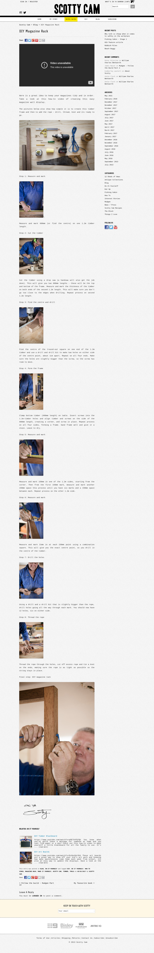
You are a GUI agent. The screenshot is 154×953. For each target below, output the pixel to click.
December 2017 (111, 102)
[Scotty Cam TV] (115, 229)
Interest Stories (112, 199)
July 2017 (109, 118)
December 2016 (111, 140)
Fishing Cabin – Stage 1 (116, 39)
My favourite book (84, 883)
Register (34, 2)
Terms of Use (42, 938)
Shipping (66, 938)
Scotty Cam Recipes (113, 208)
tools (72, 871)
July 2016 (109, 152)
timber (65, 871)
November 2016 (111, 143)
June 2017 (109, 121)
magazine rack (30, 871)
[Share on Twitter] (29, 877)
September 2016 (111, 146)
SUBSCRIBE (112, 19)
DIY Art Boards (41, 852)
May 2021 (108, 96)
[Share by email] (39, 877)
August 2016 (110, 149)
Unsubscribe (112, 938)
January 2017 (110, 137)
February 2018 (111, 99)
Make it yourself (44, 871)
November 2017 (111, 105)
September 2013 (111, 162)
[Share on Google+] (33, 877)
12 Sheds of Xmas (112, 177)
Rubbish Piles (111, 45)
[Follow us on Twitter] (111, 229)
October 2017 (110, 108)
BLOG (98, 19)
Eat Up (107, 189)
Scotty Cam (77, 10)
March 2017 (109, 130)
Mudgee (107, 202)
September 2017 (111, 111)
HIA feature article (114, 42)
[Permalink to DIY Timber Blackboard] (26, 847)
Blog (35, 25)
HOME (39, 19)
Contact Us (87, 938)
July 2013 (109, 165)
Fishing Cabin (111, 192)
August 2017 (110, 115)
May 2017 (108, 124)
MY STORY (53, 19)
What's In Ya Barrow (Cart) (117, 2)
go (133, 6)
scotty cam (57, 871)
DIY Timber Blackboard (45, 836)
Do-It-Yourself (51, 869)
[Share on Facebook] (26, 877)
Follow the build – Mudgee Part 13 (36, 884)
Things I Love (111, 214)
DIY (86, 19)
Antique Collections (114, 180)
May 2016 (108, 158)
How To (107, 195)
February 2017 (111, 133)
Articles (55, 938)
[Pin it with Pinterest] (36, 877)
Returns (76, 938)
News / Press (110, 205)
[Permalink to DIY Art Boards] (26, 863)
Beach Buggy (110, 49)
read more (43, 847)
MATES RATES (71, 19)
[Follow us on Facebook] (107, 229)
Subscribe (99, 938)
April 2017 (109, 127)
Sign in (23, 2)
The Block (109, 211)
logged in (37, 896)
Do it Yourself (77, 869)
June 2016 (109, 155)
